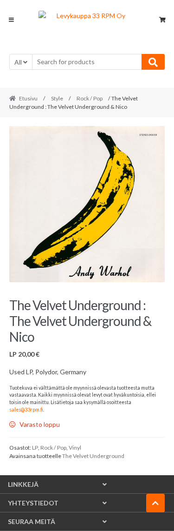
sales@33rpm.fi (26, 409)
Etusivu (28, 98)
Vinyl (75, 447)
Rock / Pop (90, 98)
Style (57, 98)
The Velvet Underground (93, 455)
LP (35, 447)
